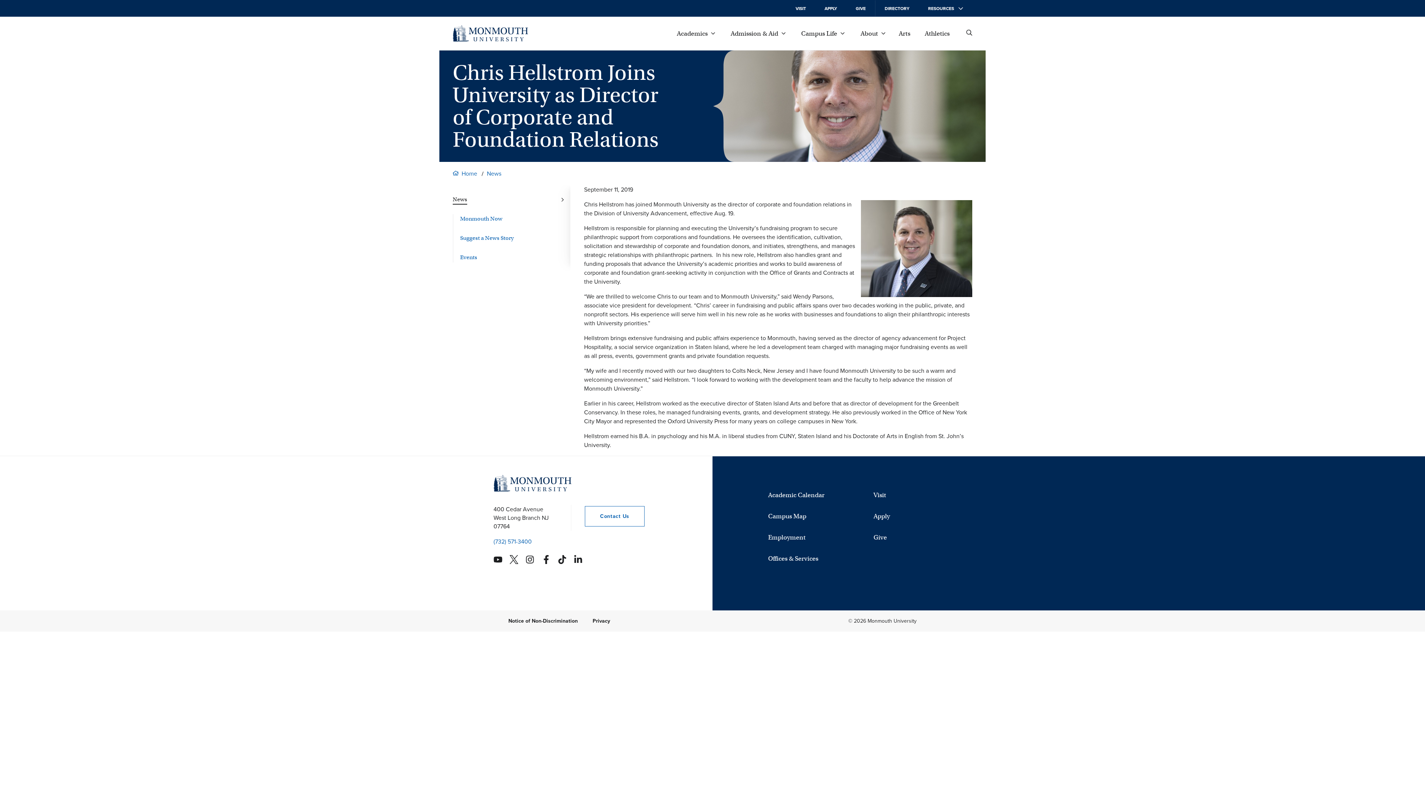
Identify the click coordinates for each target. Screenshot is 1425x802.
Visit (801, 8)
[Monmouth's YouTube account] (498, 559)
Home (469, 173)
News (494, 173)
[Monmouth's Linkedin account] (578, 559)
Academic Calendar (796, 495)
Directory (897, 8)
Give (861, 8)
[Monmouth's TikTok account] (562, 559)
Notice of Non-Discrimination (543, 621)
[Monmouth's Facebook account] (546, 559)
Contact (607, 516)
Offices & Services (793, 559)
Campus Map (787, 516)
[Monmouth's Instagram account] (529, 559)
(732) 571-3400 (513, 541)
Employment (787, 537)
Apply (831, 8)
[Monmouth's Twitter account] (514, 559)
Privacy (601, 621)
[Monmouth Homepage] (490, 33)
